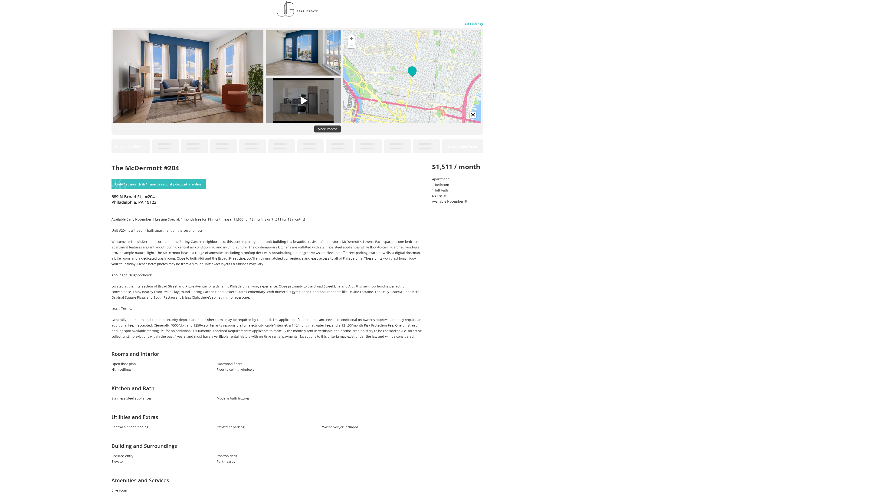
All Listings (473, 24)
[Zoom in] (351, 38)
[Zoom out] (351, 45)
